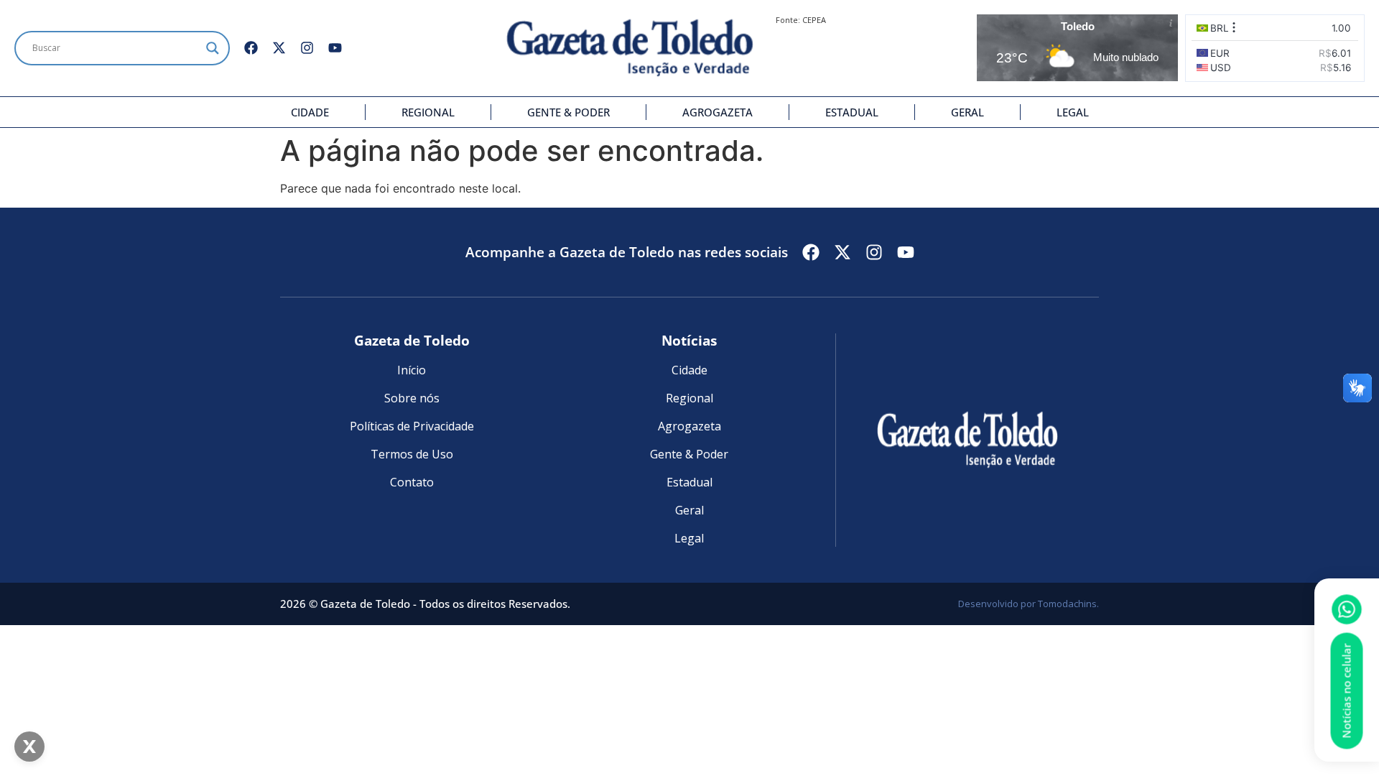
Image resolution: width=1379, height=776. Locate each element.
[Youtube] (335, 48)
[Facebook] (251, 48)
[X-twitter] (279, 48)
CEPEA (814, 19)
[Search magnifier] (213, 48)
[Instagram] (307, 48)
